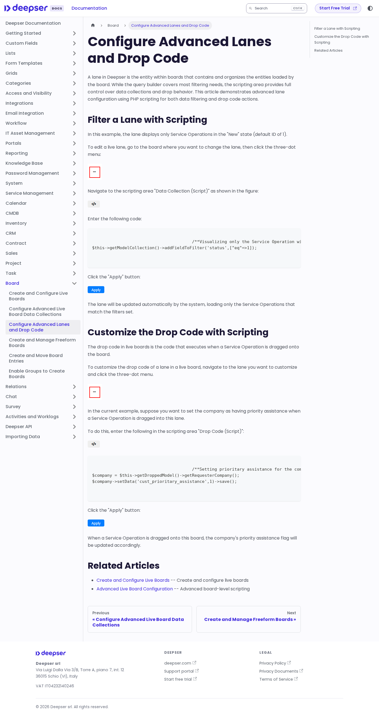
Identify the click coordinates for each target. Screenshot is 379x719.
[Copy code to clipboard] (294, 235)
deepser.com (177, 663)
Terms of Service (276, 679)
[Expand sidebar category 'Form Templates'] (74, 63)
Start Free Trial (334, 8)
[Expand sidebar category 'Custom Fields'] (74, 43)
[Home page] (93, 25)
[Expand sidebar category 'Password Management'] (74, 173)
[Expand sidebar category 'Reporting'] (74, 153)
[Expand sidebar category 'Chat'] (74, 396)
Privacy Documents (278, 671)
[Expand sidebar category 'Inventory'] (74, 223)
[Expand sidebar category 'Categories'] (74, 83)
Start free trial (178, 679)
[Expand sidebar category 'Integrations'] (74, 103)
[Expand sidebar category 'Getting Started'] (74, 33)
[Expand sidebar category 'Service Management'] (74, 193)
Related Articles (328, 50)
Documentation (89, 8)
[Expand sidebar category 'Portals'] (74, 143)
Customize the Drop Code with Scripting (341, 39)
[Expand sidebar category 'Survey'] (74, 406)
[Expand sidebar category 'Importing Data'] (74, 436)
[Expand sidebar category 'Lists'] (74, 53)
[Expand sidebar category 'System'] (74, 183)
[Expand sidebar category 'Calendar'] (74, 203)
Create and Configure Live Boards (133, 580)
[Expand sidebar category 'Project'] (74, 263)
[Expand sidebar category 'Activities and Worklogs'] (74, 416)
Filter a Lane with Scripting (337, 28)
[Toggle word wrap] (284, 235)
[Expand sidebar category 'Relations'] (74, 386)
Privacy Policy (272, 663)
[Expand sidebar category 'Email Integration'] (74, 113)
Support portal (179, 671)
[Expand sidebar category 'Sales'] (74, 253)
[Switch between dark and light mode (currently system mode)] (370, 8)
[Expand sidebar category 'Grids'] (74, 73)
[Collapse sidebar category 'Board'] (74, 283)
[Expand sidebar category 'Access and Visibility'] (74, 93)
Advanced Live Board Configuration (135, 589)
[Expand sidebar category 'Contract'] (74, 243)
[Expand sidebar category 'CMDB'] (74, 213)
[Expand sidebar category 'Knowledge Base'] (74, 163)
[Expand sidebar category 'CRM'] (74, 233)
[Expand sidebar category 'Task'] (74, 273)
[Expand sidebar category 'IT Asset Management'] (74, 133)
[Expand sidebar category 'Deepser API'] (74, 426)
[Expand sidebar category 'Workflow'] (74, 123)
